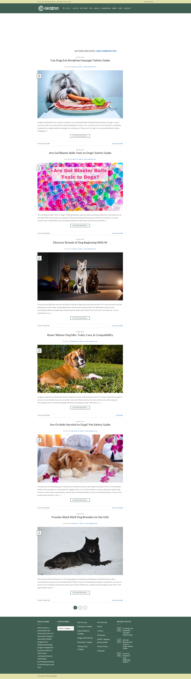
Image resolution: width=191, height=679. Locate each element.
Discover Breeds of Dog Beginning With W (80, 242)
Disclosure (101, 635)
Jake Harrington (106, 51)
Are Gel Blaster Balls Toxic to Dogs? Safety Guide (80, 152)
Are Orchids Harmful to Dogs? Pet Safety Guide (80, 424)
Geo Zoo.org (82, 622)
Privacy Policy (102, 646)
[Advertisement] (95, 29)
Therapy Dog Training (82, 647)
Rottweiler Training (84, 642)
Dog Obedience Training (83, 632)
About (99, 626)
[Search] (64, 8)
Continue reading (80, 136)
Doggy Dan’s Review (85, 638)
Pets (68, 8)
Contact (127, 8)
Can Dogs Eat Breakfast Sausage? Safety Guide (80, 60)
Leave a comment (117, 143)
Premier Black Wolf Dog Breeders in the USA (80, 517)
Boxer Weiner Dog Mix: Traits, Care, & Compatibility (80, 335)
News (114, 8)
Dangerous (106, 8)
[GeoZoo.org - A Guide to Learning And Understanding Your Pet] (48, 8)
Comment (119, 415)
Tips (90, 8)
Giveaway (101, 651)
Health (97, 8)
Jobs (120, 8)
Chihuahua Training (84, 626)
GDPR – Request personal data (103, 640)
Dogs (78, 57)
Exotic (75, 8)
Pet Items (83, 8)
